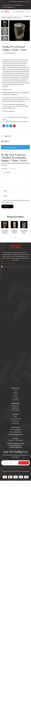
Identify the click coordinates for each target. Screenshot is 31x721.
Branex (15, 473)
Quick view (7, 224)
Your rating (4, 168)
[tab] (15, 136)
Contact (15, 397)
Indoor (18, 121)
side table (22, 121)
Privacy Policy (15, 421)
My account (15, 399)
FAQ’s (15, 416)
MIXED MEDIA (15, 408)
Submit (6, 206)
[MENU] (2, 11)
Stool (27, 121)
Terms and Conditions (15, 419)
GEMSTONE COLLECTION (17, 16)
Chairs (7, 121)
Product (7, 16)
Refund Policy (15, 423)
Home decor (12, 121)
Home (2, 16)
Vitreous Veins (15, 406)
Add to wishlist (9, 111)
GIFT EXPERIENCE (15, 410)
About (15, 395)
